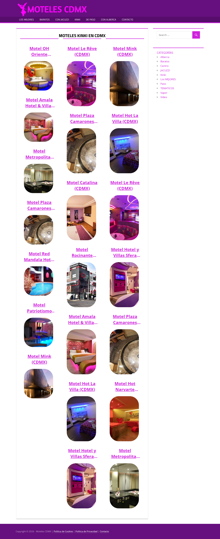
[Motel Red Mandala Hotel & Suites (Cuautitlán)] (38, 281)
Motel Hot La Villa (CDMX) (82, 386)
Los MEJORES (26, 19)
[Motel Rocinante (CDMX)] (81, 284)
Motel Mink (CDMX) (39, 359)
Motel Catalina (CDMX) (82, 185)
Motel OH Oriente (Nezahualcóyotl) (39, 51)
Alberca (164, 57)
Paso (163, 83)
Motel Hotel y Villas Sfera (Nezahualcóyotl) (82, 453)
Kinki (163, 75)
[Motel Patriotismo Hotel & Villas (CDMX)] (38, 332)
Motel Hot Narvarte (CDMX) (125, 386)
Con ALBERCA (108, 19)
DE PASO (90, 19)
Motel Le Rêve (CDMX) (82, 51)
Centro (164, 66)
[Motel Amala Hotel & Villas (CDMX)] (38, 127)
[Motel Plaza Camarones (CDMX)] (38, 229)
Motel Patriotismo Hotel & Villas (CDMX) (39, 308)
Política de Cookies (63, 531)
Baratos (164, 61)
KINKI (77, 19)
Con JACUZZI (62, 19)
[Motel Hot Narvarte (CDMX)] (124, 418)
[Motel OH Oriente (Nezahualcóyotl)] (38, 75)
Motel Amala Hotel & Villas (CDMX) (39, 103)
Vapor (163, 92)
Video (163, 97)
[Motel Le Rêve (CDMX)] (81, 83)
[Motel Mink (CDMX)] (38, 383)
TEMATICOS (167, 88)
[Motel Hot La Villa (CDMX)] (81, 418)
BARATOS (45, 19)
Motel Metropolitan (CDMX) (39, 154)
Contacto (104, 531)
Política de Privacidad (86, 531)
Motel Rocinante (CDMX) (82, 252)
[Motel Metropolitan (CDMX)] (38, 178)
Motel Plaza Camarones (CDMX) (39, 205)
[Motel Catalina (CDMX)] (81, 217)
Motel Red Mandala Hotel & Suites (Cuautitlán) (39, 256)
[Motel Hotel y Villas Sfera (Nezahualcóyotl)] (81, 485)
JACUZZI (165, 70)
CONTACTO (127, 19)
